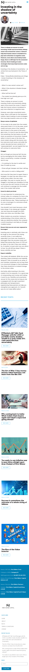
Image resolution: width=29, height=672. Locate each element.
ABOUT (4, 621)
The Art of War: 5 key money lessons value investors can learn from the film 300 (13, 373)
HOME (3, 618)
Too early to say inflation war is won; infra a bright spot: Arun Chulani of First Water (14, 462)
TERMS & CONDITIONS (8, 626)
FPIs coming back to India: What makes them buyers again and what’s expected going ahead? (13, 417)
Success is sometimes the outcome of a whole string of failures (14, 502)
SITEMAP (4, 629)
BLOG (3, 623)
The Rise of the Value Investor (10, 550)
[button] (27, 2)
